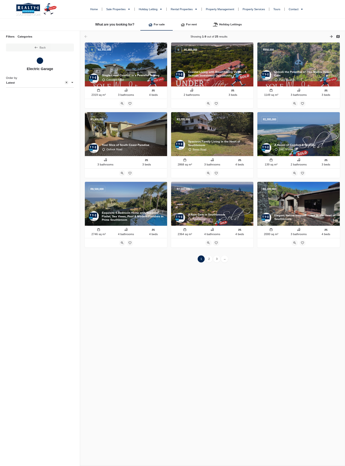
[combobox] (40, 83)
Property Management (220, 9)
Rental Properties (182, 9)
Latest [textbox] (10, 82)
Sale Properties (116, 9)
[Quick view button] (122, 103)
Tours (276, 9)
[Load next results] (331, 37)
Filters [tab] (10, 36)
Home (94, 9)
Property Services (254, 9)
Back (43, 47)
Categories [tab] (25, 36)
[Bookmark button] (130, 103)
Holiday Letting (148, 9)
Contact (293, 9)
